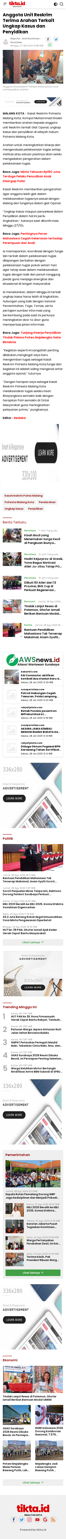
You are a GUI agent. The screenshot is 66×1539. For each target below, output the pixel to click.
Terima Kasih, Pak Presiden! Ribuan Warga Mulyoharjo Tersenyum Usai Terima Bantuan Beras (43, 1258)
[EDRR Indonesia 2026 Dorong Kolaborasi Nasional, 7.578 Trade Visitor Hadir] (49, 1414)
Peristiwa (16, 42)
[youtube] (37, 1519)
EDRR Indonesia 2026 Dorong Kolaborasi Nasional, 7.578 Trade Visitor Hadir (49, 1431)
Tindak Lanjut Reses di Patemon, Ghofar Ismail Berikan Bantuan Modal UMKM (42, 612)
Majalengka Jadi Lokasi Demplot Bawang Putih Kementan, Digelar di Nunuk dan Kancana (47, 1467)
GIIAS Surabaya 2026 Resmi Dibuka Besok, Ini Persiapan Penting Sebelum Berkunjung (36, 1057)
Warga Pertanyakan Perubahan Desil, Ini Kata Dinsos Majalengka (43, 1242)
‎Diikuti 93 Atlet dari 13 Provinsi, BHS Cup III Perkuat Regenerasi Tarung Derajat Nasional (42, 588)
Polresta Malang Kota (19, 502)
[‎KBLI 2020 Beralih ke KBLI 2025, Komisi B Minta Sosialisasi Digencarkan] (15, 1210)
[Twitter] (22, 1519)
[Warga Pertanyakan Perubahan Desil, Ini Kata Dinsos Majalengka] (15, 1243)
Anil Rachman (31, 38)
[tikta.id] (16, 4)
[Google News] (45, 1519)
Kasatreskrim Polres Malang (24, 495)
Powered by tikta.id (33, 1530)
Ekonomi (29, 601)
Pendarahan (47, 502)
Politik (28, 625)
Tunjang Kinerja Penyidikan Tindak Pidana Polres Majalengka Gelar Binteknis (32, 337)
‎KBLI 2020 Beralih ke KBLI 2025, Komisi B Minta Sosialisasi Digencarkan (33, 905)
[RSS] (53, 1519)
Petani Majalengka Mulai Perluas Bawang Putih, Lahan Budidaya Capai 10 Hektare (17, 1467)
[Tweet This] (56, 39)
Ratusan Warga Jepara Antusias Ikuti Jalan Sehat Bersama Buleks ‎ (36, 1031)
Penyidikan (35, 509)
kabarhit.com (29, 671)
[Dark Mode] (56, 4)
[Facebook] (14, 1519)
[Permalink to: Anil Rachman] (6, 42)
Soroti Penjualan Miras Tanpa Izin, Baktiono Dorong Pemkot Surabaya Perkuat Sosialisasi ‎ (32, 892)
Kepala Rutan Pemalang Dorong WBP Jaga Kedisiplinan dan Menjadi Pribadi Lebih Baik (31, 1196)
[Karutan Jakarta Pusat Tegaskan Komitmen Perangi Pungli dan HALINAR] (15, 1226)
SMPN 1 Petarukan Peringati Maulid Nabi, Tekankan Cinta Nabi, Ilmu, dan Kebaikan (35, 1044)
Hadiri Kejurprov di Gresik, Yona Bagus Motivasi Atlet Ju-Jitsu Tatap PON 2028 (43, 564)
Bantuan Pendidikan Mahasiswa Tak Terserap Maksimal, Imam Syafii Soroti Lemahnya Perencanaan (43, 637)
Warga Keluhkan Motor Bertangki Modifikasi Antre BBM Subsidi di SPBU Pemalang (35, 1070)
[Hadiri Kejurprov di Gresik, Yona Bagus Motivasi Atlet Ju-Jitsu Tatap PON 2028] (12, 561)
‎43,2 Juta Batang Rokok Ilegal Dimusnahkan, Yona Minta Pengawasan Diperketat (33, 918)
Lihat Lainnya (31, 942)
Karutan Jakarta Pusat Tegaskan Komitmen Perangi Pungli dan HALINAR (42, 1225)
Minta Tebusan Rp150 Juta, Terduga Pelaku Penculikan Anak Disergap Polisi (32, 176)
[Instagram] (29, 1519)
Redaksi (20, 418)
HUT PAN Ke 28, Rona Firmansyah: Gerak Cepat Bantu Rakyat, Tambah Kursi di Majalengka (35, 1018)
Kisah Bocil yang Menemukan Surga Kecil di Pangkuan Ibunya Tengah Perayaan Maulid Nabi (43, 542)
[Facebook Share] (48, 39)
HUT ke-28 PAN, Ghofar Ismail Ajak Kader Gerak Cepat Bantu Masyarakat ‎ (30, 931)
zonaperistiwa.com (32, 689)
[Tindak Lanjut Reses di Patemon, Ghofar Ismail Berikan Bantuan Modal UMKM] (12, 608)
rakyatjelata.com (31, 707)
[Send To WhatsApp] (50, 44)
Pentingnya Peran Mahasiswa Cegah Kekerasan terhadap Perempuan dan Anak (33, 238)
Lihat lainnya (32, 1273)
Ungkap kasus (14, 509)
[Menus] (5, 4)
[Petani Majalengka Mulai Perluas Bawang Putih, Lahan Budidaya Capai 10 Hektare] (17, 1450)
